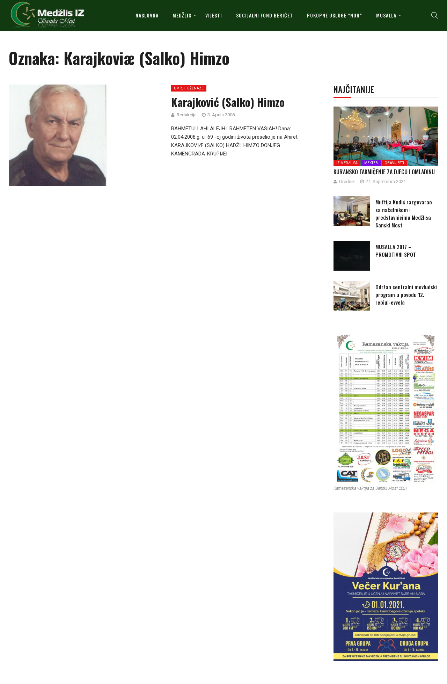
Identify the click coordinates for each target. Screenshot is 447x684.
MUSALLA (386, 15)
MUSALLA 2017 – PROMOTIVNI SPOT (395, 250)
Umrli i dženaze (189, 88)
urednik (347, 181)
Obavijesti (394, 163)
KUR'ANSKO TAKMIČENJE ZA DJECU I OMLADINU (384, 172)
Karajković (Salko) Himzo (228, 102)
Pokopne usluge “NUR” (334, 15)
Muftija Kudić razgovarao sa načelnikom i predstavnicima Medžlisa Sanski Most (403, 213)
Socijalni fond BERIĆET (264, 15)
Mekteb (371, 163)
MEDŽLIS (182, 15)
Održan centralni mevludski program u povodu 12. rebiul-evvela (406, 294)
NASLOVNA (147, 15)
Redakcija (187, 114)
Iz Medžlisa (347, 163)
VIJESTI (213, 15)
